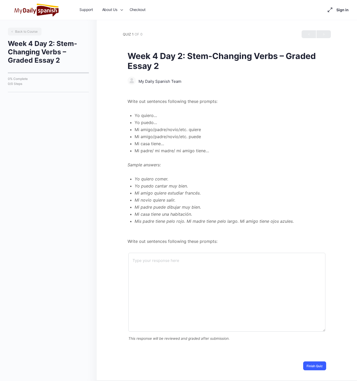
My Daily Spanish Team (160, 81)
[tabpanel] (227, 161)
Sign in (342, 10)
